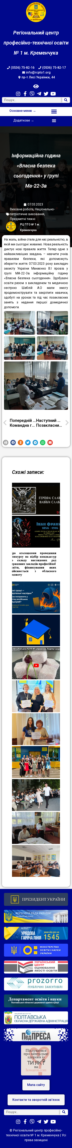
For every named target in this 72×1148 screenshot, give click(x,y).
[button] (54, 111)
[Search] (66, 100)
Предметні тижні (22, 219)
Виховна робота (21, 209)
